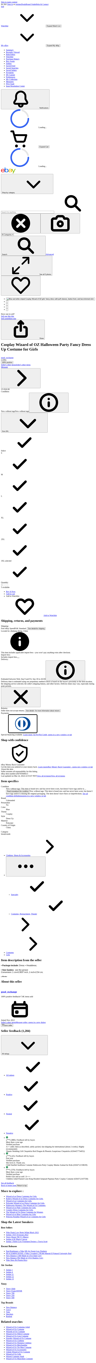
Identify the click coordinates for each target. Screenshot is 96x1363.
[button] (23, 246)
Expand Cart (44, 147)
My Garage (10, 75)
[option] (48, 442)
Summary (10, 50)
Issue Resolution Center (15, 86)
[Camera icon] (60, 223)
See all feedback (7, 1183)
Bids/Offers (10, 54)
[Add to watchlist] (20, 286)
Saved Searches (12, 68)
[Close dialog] (20, 697)
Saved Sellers (11, 70)
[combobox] (27, 212)
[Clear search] (20, 223)
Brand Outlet (31, 4)
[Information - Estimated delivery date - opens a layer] (65, 670)
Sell (2, 7)
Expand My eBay (53, 46)
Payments (10, 72)
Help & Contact (42, 4)
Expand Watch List (53, 26)
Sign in (10, 4)
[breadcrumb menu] (26, 866)
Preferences (10, 77)
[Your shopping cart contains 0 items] (19, 147)
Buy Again (10, 61)
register (18, 4)
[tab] (48, 769)
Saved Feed (10, 66)
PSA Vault (10, 84)
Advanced (50, 254)
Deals (23, 4)
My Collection (11, 79)
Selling (9, 63)
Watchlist (9, 57)
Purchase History (13, 59)
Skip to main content (9, 2)
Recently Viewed (13, 52)
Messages (10, 82)
